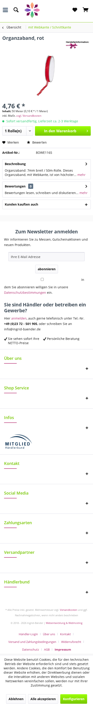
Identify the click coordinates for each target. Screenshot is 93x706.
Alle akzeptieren (43, 699)
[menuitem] (6, 9)
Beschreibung (15, 164)
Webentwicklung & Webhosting (64, 623)
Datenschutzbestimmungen (25, 292)
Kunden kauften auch (21, 204)
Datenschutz (30, 649)
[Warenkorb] (85, 9)
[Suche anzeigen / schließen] (15, 9)
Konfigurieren (73, 699)
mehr (81, 175)
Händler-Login (28, 634)
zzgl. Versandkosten (28, 116)
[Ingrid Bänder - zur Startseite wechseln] (46, 10)
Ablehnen (16, 699)
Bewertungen (15, 186)
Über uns (49, 634)
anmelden (19, 318)
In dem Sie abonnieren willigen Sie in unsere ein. (44, 286)
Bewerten (39, 142)
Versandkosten (68, 609)
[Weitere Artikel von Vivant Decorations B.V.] (78, 45)
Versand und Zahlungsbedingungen (32, 642)
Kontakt (65, 634)
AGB (47, 649)
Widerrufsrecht (71, 642)
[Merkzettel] (74, 9)
